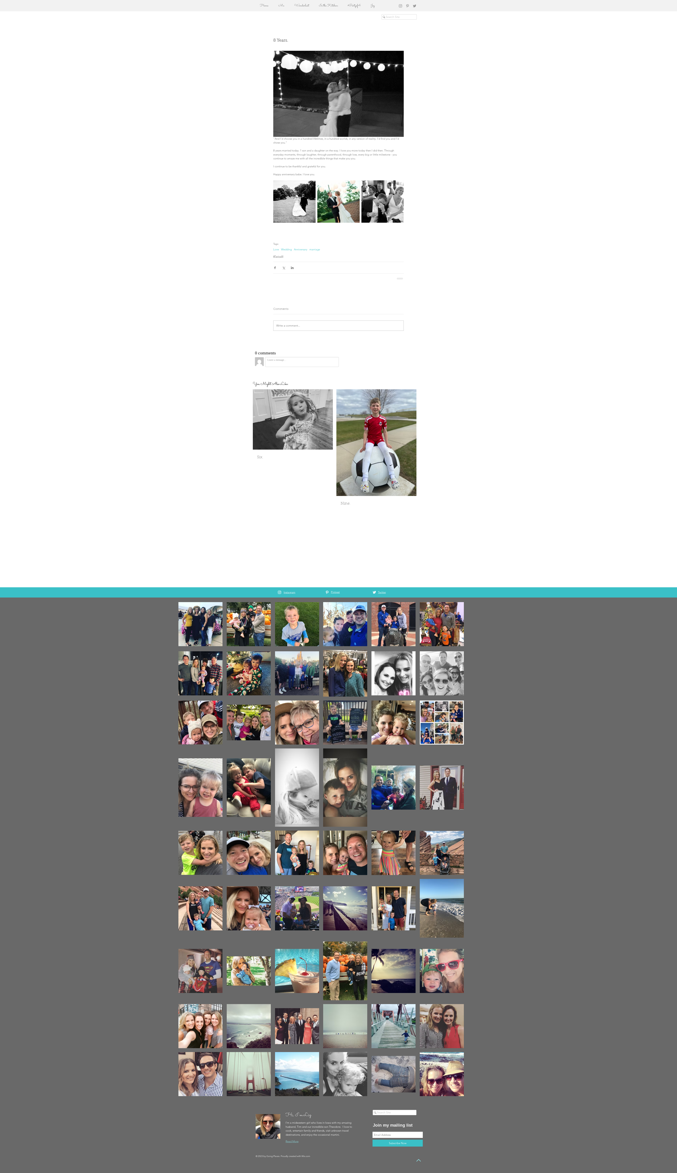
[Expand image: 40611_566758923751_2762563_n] (382, 201)
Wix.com (305, 1156)
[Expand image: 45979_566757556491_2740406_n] (294, 201)
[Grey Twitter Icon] (414, 6)
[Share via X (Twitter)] (283, 267)
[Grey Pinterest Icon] (407, 6)
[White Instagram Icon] (279, 592)
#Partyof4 (278, 256)
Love (276, 249)
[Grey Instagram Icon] (400, 6)
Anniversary (300, 249)
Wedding (286, 249)
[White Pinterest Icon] (327, 592)
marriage (314, 249)
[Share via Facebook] (275, 267)
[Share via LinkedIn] (292, 267)
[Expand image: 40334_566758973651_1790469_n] (338, 201)
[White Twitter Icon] (374, 592)
